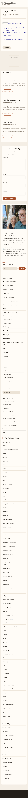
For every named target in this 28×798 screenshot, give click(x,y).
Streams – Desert (7, 716)
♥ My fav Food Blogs (8, 297)
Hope (4, 432)
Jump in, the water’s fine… (10, 422)
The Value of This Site (8, 401)
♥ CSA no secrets (7, 319)
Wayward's (5, 766)
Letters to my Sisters (8, 599)
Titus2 (4, 755)
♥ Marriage (6, 293)
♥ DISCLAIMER (7, 323)
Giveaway (5, 515)
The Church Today (7, 727)
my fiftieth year (7, 638)
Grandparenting (7, 527)
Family (4, 500)
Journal (5, 592)
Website (5, 191)
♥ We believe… (7, 338)
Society (5, 712)
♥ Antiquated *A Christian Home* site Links (13, 343)
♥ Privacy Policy (7, 334)
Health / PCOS (6, 538)
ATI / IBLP (5, 457)
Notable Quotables (8, 654)
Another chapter (7, 404)
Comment (6, 157)
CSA (4, 480)
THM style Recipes (8, 747)
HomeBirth (5, 558)
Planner (5, 669)
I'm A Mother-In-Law (8, 576)
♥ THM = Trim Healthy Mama (10, 301)
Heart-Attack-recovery (9, 546)
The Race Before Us (8, 411)
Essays (4, 492)
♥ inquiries (6, 331)
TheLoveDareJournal (8, 735)
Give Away (5, 511)
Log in (5, 370)
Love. (4, 78)
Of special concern (8, 658)
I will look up (7, 122)
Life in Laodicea (7, 607)
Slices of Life (6, 708)
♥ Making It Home (8, 289)
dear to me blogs (7, 484)
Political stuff (6, 673)
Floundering (6, 408)
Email (5, 182)
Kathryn (5, 595)
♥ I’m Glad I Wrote (8, 285)
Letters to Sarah (7, 603)
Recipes (5, 700)
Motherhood (6, 623)
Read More (7, 91)
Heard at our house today (9, 542)
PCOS (4, 665)
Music (4, 630)
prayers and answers (8, 685)
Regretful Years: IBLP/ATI (9, 418)
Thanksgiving (6, 724)
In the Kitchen (6, 580)
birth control (6, 465)
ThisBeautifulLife (7, 739)
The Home (5, 731)
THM (4, 743)
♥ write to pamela (8, 327)
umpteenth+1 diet (7, 762)
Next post (14, 64)
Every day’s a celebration (11, 100)
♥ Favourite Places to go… (10, 305)
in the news (6, 584)
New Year (5, 646)
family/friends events (9, 504)
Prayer (4, 681)
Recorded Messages (8, 704)
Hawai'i (4, 535)
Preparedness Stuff (8, 689)
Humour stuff (6, 572)
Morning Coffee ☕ (8, 619)
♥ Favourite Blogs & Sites (10, 281)
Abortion (5, 445)
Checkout (5, 352)
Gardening (5, 507)
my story (5, 642)
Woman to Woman (7, 774)
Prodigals (5, 692)
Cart (4, 348)
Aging (4, 453)
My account (6, 356)
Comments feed (8, 377)
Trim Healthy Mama (8, 758)
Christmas (5, 469)
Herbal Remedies (7, 550)
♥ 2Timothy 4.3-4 (7, 309)
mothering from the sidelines (11, 626)
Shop (4, 360)
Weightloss (6, 770)
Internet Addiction (7, 588)
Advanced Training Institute (10, 449)
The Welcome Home (8, 3)
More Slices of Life (8, 615)
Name (5, 174)
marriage (5, 611)
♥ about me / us (7, 316)
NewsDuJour (6, 650)
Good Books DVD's (7, 519)
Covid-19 (5, 476)
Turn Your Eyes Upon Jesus (10, 425)
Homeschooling (7, 568)
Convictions (6, 472)
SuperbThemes (15, 794)
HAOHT (4, 531)
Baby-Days (5, 461)
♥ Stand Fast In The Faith (10, 312)
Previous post (14, 57)
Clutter (4, 564)
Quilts (4, 696)
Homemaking (6, 562)
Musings (5, 634)
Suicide (5, 720)
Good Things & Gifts (8, 523)
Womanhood (6, 778)
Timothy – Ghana (7, 751)
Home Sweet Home (8, 554)
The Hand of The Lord (8, 415)
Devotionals (6, 488)
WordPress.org (8, 381)
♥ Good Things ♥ (7, 278)
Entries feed (7, 374)
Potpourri (6, 47)
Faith (4, 496)
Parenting (5, 661)
